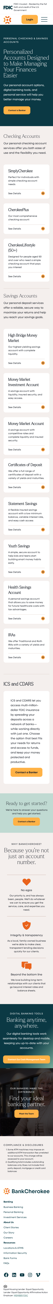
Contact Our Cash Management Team (26, 1059)
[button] (29, 19)
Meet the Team (26, 1113)
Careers (8, 1237)
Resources (9, 1242)
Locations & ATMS (13, 1247)
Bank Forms (10, 1258)
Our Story (9, 1232)
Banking (8, 1201)
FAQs (6, 1263)
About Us (9, 1222)
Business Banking (13, 1206)
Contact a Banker (17, 110)
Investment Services (15, 1217)
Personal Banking (13, 1211)
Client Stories (11, 1227)
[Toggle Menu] (44, 19)
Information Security (15, 1252)
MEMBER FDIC (21, 1295)
